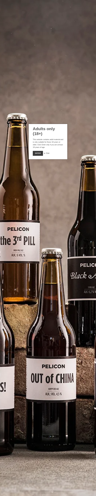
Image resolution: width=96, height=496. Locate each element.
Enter (38, 153)
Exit (47, 153)
